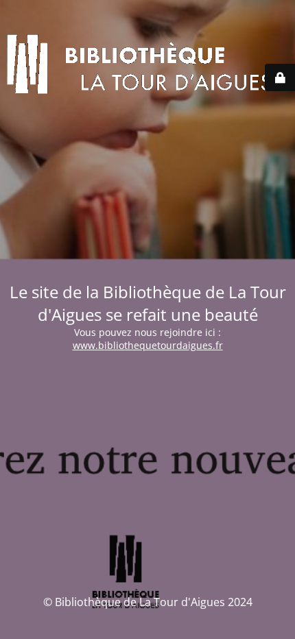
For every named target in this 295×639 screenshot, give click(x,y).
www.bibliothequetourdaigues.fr (148, 345)
